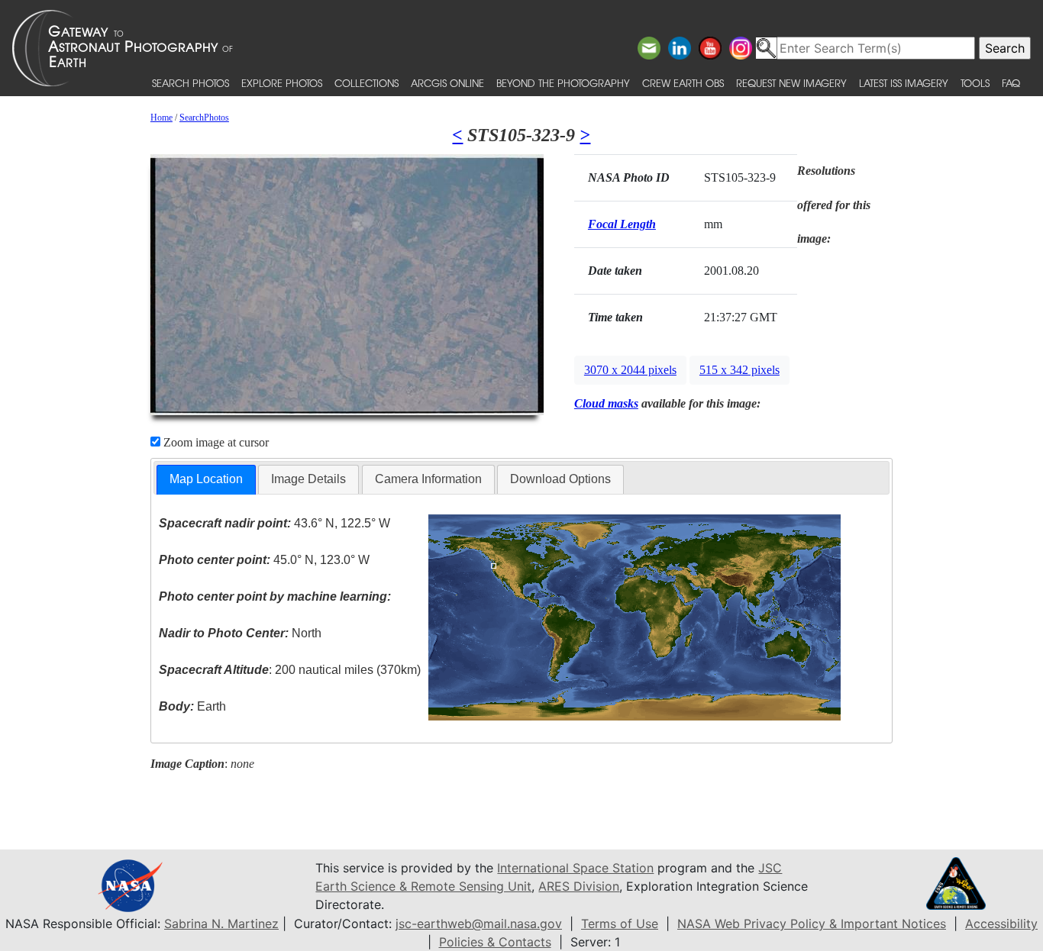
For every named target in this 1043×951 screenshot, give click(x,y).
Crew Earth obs (683, 83)
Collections (366, 83)
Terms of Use (619, 923)
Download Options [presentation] (560, 478)
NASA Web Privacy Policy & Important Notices (811, 923)
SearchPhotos (204, 117)
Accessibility (1001, 923)
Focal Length (622, 224)
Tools (975, 83)
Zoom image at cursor (214, 442)
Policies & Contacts (495, 941)
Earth (192, 706)
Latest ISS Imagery (903, 83)
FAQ (1011, 83)
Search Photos (190, 83)
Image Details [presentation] (308, 478)
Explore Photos (281, 83)
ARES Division (578, 886)
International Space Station (575, 867)
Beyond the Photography (563, 83)
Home (161, 117)
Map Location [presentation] (206, 478)
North (240, 633)
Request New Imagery (791, 83)
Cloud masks (606, 403)
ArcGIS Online (447, 83)
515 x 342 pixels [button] (739, 369)
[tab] (206, 480)
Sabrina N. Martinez (221, 923)
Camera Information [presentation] (428, 478)
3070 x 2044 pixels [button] (630, 369)
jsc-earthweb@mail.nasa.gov (479, 923)
